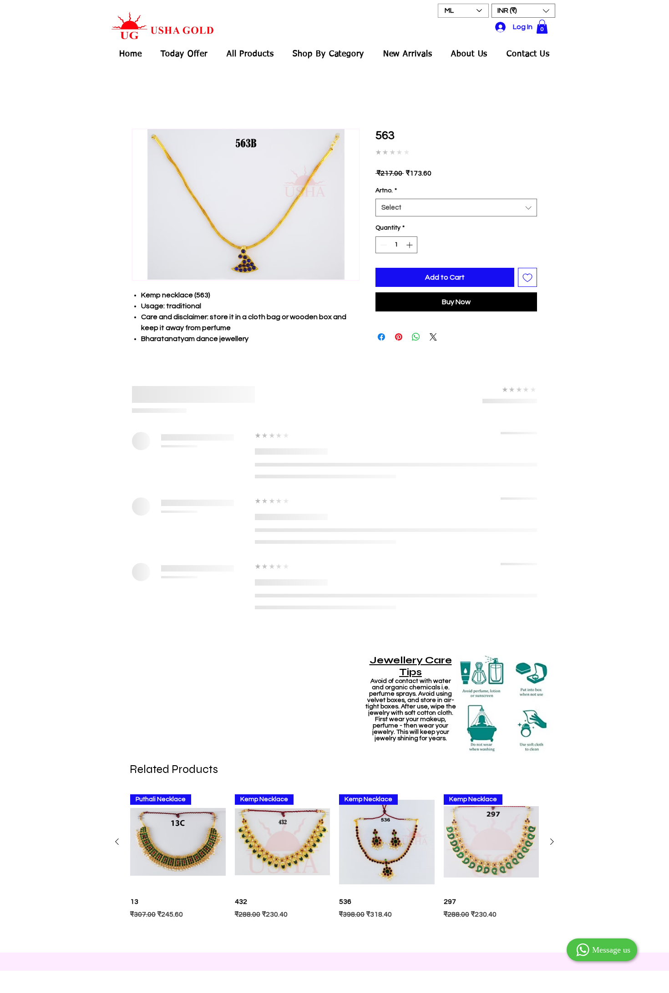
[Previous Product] (117, 553)
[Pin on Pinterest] (398, 330)
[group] (335, 581)
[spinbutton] (396, 238)
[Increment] (410, 238)
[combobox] (456, 201)
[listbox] (523, 11)
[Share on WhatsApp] (416, 330)
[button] (523, 11)
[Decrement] (382, 238)
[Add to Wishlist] (527, 270)
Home (142, 96)
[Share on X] (433, 330)
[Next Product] (552, 553)
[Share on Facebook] (381, 330)
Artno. (386, 184)
